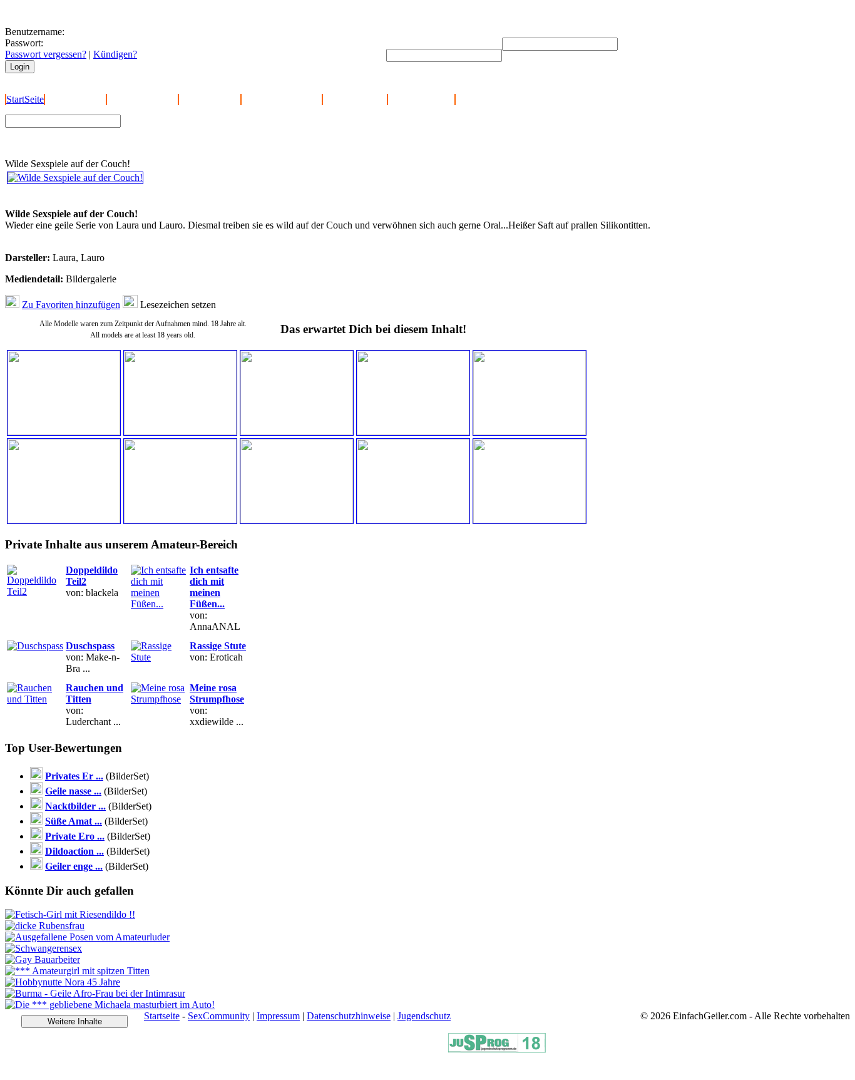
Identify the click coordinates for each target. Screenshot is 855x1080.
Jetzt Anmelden (75, 99)
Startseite (162, 1016)
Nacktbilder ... (75, 806)
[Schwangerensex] (43, 948)
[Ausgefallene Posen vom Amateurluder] (87, 937)
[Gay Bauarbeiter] (42, 959)
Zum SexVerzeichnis (169, 142)
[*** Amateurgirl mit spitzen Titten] (77, 970)
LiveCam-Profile (421, 99)
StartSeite (25, 99)
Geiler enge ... (74, 866)
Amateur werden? (142, 99)
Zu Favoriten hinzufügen (71, 304)
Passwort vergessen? (45, 54)
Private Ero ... (75, 836)
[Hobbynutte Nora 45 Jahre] (62, 982)
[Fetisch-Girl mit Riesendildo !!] (70, 914)
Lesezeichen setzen (178, 304)
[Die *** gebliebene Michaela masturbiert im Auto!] (110, 1004)
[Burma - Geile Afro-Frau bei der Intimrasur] (95, 993)
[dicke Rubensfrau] (44, 925)
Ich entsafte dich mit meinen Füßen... (214, 587)
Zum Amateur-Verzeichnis (179, 130)
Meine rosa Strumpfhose (217, 693)
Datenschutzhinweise (349, 1016)
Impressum (278, 1016)
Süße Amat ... (73, 821)
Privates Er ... (74, 776)
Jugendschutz (424, 1016)
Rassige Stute (218, 645)
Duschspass (90, 645)
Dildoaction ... (74, 851)
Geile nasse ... (73, 791)
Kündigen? (115, 54)
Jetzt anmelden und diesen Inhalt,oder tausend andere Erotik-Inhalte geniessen (93, 197)
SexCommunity (219, 1016)
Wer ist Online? (209, 99)
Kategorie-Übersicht (282, 99)
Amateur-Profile (355, 99)
